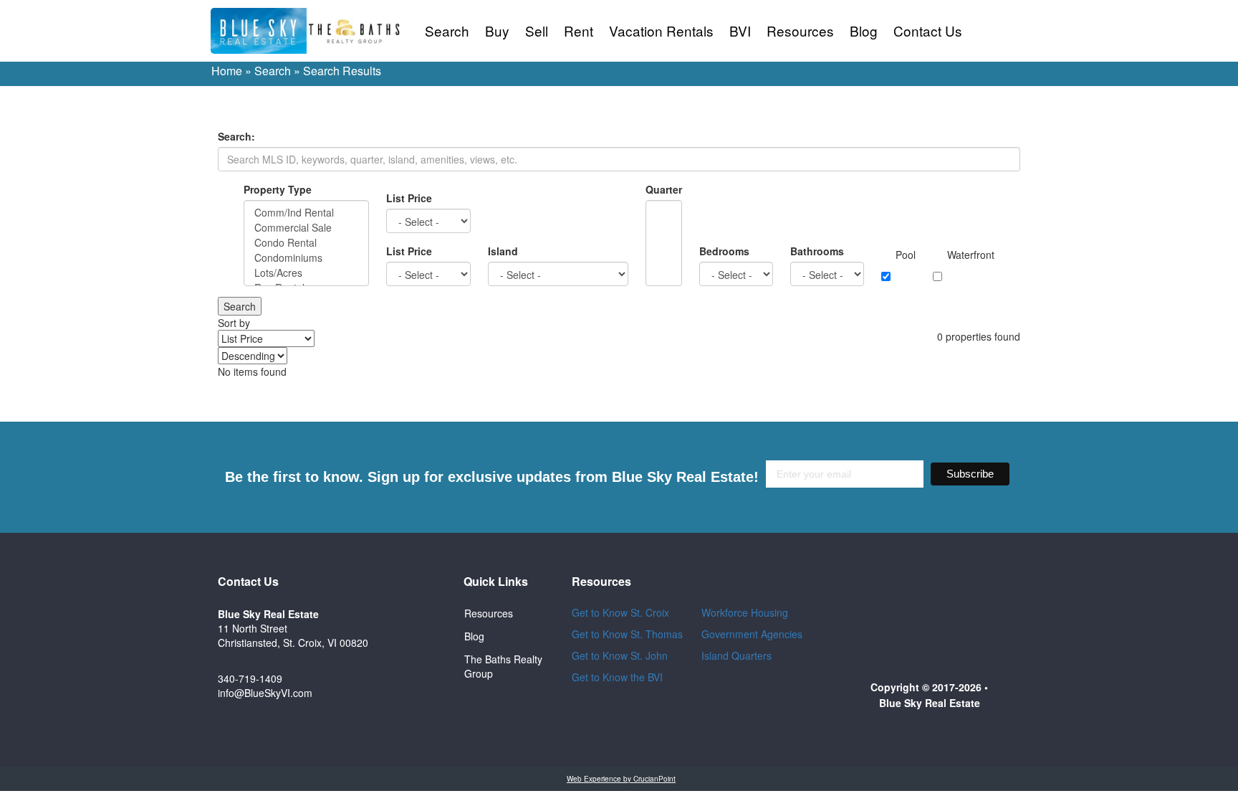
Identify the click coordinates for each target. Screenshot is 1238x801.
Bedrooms (724, 251)
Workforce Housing (744, 612)
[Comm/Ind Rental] (306, 212)
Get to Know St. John (620, 655)
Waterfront (970, 254)
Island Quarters (736, 655)
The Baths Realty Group (503, 666)
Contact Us (927, 30)
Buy (497, 30)
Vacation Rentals (661, 30)
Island (503, 251)
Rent (578, 30)
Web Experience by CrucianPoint (621, 779)
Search (447, 30)
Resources (800, 30)
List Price (409, 198)
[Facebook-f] (417, 594)
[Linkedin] (417, 710)
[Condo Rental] (306, 242)
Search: (236, 136)
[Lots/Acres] (306, 272)
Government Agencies (751, 634)
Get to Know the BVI (619, 677)
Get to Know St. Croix (620, 612)
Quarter (664, 189)
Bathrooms (817, 251)
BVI (740, 30)
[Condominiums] (306, 257)
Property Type (278, 189)
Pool (906, 254)
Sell (536, 30)
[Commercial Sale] (306, 227)
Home (226, 70)
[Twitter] (417, 632)
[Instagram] (417, 671)
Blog (864, 30)
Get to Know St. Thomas (627, 634)
